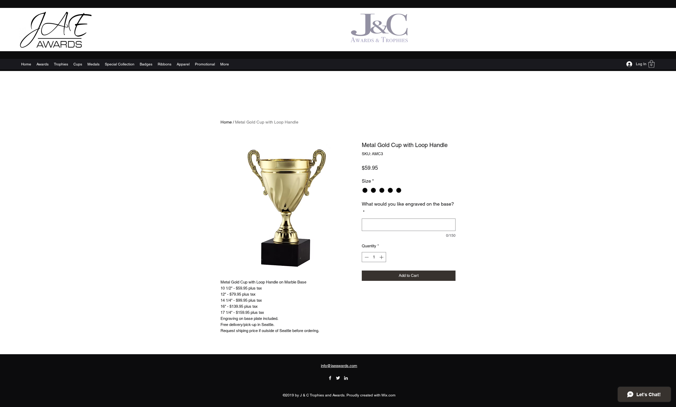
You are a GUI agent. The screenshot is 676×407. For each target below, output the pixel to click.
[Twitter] (338, 378)
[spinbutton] (374, 257)
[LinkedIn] (346, 378)
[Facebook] (330, 378)
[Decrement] (366, 257)
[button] (651, 64)
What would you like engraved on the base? (408, 208)
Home (226, 122)
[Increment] (382, 257)
